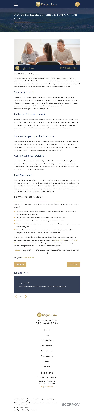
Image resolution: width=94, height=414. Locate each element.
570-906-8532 (47, 323)
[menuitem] (16, 410)
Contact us (18, 250)
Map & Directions (47, 387)
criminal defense (59, 240)
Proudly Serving (47, 356)
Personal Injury (47, 351)
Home (47, 335)
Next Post (74, 264)
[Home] (46, 4)
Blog (47, 361)
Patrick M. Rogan (47, 340)
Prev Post (20, 264)
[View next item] (25, 296)
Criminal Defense (28, 258)
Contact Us (47, 367)
